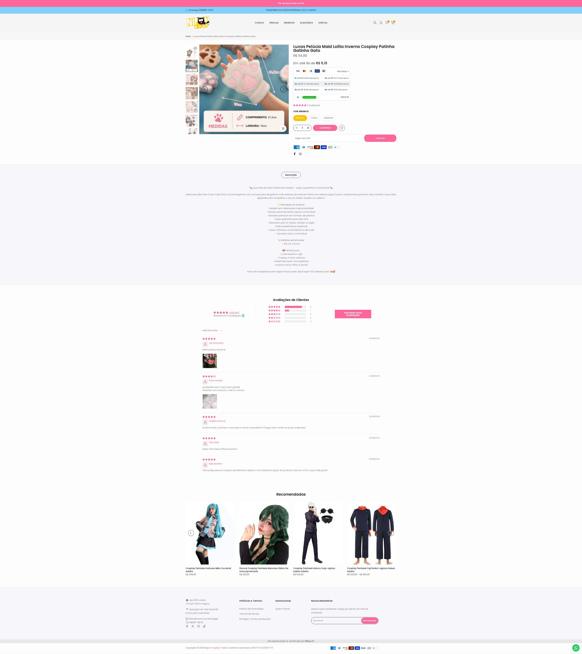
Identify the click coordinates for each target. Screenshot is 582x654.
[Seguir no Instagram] (198, 626)
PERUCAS (274, 22)
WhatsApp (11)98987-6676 (201, 10)
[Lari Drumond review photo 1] (209, 361)
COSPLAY (259, 22)
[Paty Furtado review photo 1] (209, 401)
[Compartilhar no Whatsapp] (300, 153)
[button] (300, 105)
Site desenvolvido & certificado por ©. (291, 641)
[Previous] (205, 89)
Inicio (188, 36)
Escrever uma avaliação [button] (353, 314)
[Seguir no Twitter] (192, 626)
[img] (209, 338)
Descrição (291, 174)
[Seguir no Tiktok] (204, 626)
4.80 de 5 (234, 312)
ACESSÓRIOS (306, 22)
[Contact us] (576, 648)
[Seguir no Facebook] (187, 626)
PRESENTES (289, 22)
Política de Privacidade (251, 608)
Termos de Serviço (249, 613)
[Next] (283, 89)
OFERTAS (322, 22)
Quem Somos (282, 608)
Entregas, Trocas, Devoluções (255, 619)
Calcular (380, 138)
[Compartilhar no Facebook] (294, 153)
